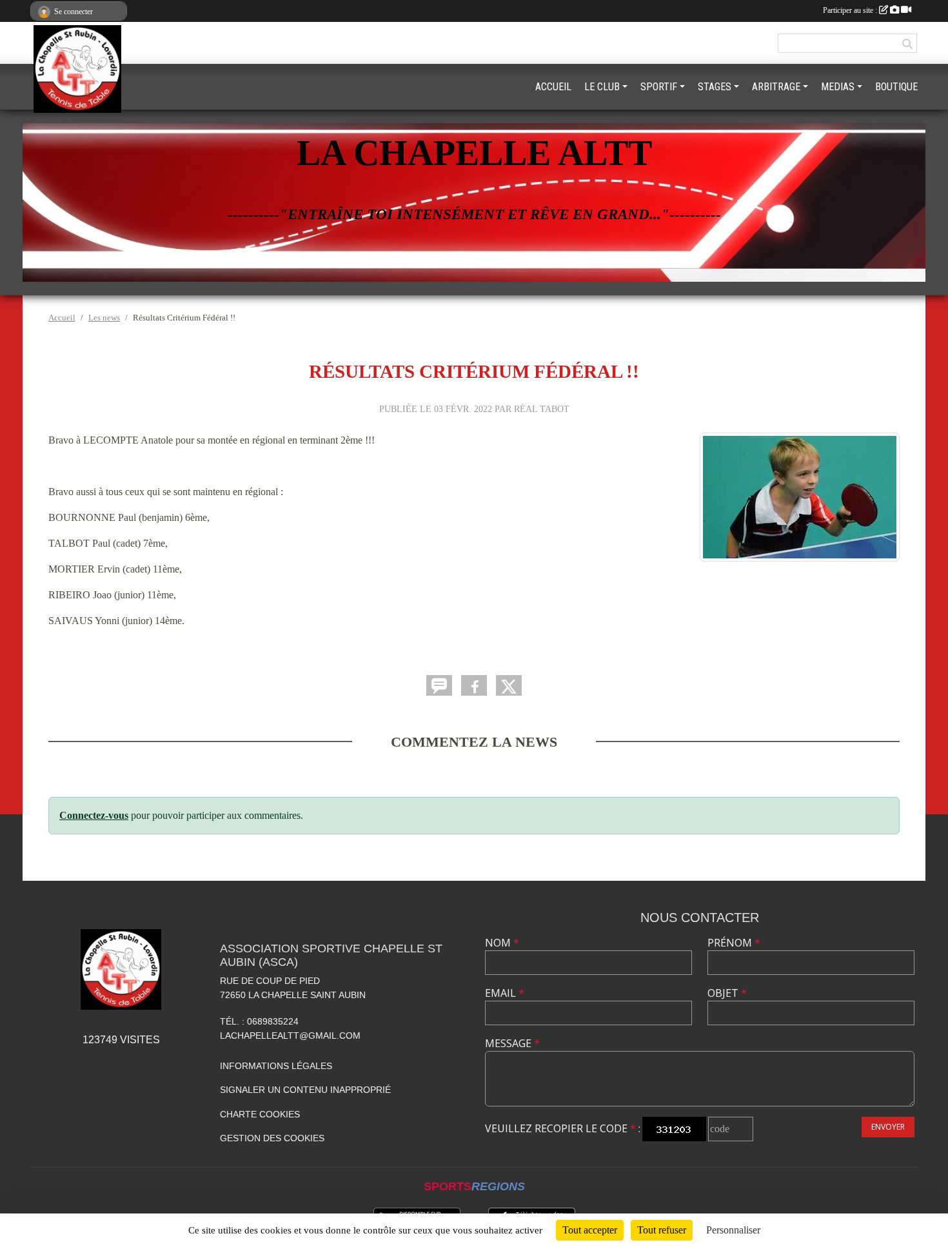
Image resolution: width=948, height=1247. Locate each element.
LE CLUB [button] (602, 87)
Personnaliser (733, 1229)
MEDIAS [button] (837, 87)
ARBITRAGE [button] (776, 87)
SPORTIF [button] (658, 87)
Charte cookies (260, 1114)
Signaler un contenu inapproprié (305, 1090)
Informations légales (276, 1066)
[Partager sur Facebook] (474, 685)
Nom (502, 943)
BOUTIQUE (896, 87)
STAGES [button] (714, 87)
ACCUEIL (553, 87)
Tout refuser (661, 1229)
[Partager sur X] (509, 685)
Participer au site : (851, 10)
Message (512, 1043)
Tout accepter (589, 1229)
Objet (727, 993)
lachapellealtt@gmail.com (290, 1035)
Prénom (733, 943)
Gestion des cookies (272, 1138)
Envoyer (888, 1126)
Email (504, 993)
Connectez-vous (93, 815)
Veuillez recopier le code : (562, 1128)
